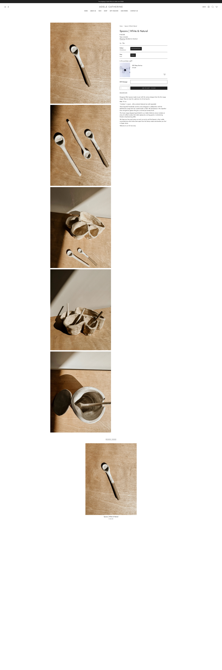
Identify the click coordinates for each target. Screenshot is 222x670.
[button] (105, 11)
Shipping (122, 39)
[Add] (164, 74)
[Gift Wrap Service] (125, 70)
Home (121, 26)
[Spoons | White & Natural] (111, 479)
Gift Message (123, 82)
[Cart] (217, 6)
